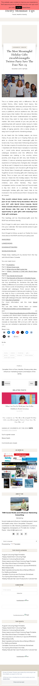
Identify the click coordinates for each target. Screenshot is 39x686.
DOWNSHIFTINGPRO (9, 247)
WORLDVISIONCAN (9, 251)
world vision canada (9, 357)
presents (19, 355)
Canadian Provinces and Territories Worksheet (17, 574)
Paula (25, 69)
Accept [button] (19, 7)
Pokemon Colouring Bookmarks (13, 559)
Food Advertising (20, 600)
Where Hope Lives (13, 267)
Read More (26, 7)
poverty (12, 355)
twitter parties (29, 355)
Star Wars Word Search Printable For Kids (16, 563)
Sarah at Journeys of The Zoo (15, 428)
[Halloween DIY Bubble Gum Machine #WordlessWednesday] (6, 383)
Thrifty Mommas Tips (20, 11)
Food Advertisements (18, 615)
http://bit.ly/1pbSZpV (12, 300)
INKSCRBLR (6, 239)
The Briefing (10, 265)
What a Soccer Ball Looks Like (17, 269)
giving (5, 355)
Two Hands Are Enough (15, 276)
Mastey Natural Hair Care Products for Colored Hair (19, 579)
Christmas (20, 353)
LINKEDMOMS (7, 243)
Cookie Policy (6, 678)
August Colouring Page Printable (13, 554)
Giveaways (16, 47)
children (13, 353)
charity (6, 353)
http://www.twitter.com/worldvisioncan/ (17, 309)
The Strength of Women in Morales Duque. (21, 278)
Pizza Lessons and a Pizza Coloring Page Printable (19, 561)
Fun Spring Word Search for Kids (13, 576)
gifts (27, 353)
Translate (17, 544)
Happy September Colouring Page (14, 557)
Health (23, 47)
